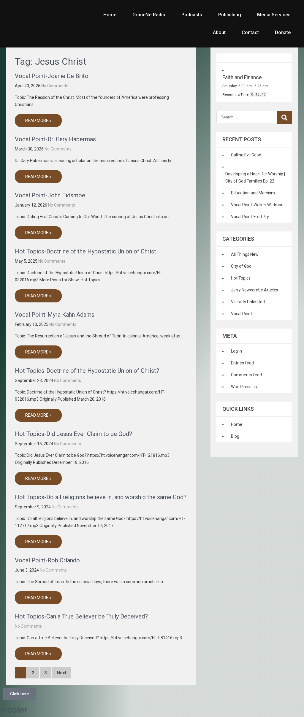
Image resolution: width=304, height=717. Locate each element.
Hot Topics (241, 278)
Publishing (229, 15)
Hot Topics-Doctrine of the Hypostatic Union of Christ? (87, 370)
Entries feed (242, 363)
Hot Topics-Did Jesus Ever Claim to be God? (73, 433)
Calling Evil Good (246, 155)
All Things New (245, 254)
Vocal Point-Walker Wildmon (257, 204)
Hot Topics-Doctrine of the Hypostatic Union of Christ (85, 251)
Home (109, 15)
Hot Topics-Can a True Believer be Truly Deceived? (81, 616)
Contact (250, 32)
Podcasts (191, 15)
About (219, 32)
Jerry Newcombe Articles (254, 290)
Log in (236, 351)
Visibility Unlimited (248, 301)
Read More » (38, 120)
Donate (283, 32)
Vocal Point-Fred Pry (250, 216)
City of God (241, 266)
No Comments (54, 85)
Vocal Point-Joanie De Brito (51, 76)
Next (61, 672)
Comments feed (246, 374)
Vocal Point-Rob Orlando (47, 560)
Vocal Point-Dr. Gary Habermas (55, 139)
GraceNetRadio (148, 15)
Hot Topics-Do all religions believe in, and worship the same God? (100, 497)
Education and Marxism (253, 193)
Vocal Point (241, 313)
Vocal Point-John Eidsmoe (50, 195)
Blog (235, 436)
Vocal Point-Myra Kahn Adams (54, 314)
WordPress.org (245, 386)
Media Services (274, 15)
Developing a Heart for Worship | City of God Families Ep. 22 (255, 177)
